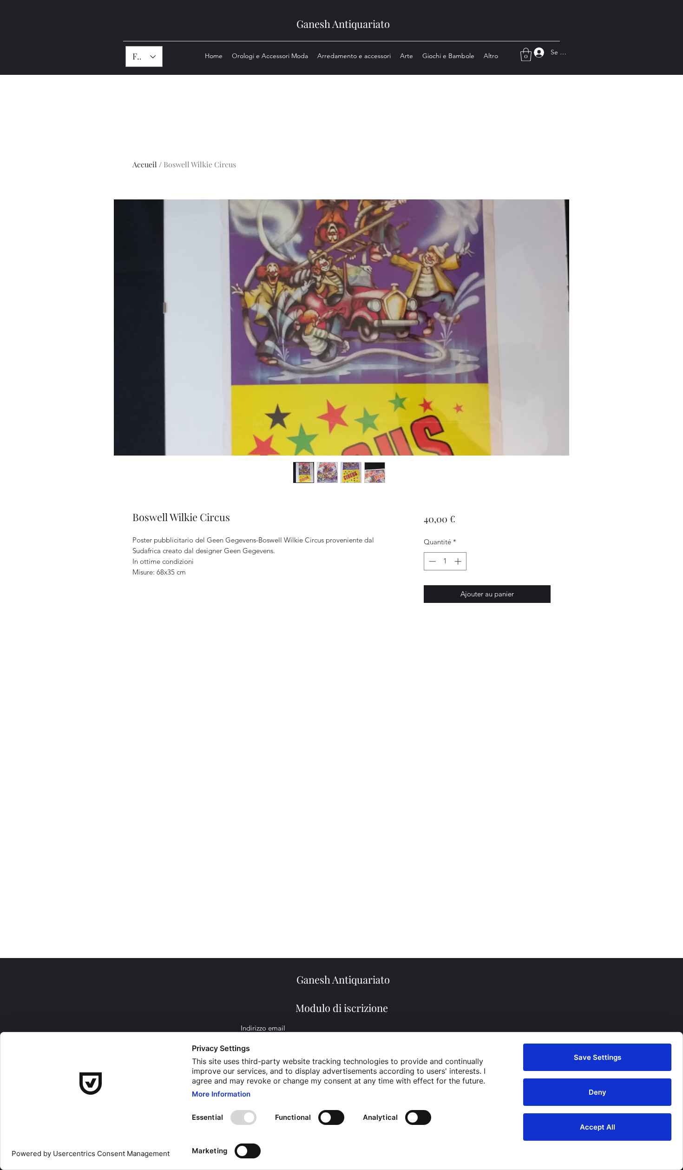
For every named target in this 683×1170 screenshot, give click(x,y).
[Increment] (459, 561)
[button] (526, 54)
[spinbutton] (445, 561)
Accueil (144, 164)
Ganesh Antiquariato (343, 24)
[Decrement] (431, 561)
